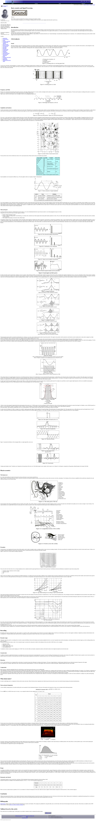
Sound (4, 40)
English (85, 4)
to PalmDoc (4, 6)
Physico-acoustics (6, 45)
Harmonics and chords (7, 57)
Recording (4, 48)
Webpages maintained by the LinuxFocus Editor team (24, 815)
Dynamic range (5, 49)
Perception (5, 47)
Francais (91, 4)
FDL (27, 816)
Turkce (94, 4)
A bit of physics (5, 39)
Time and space (5, 44)
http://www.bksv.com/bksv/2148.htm (16, 804)
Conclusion (5, 58)
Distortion (4, 51)
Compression (5, 52)
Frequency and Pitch (6, 41)
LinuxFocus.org (25, 817)
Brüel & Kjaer (2, 803)
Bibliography (5, 59)
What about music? (6, 53)
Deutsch (87, 4)
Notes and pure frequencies (5, 55)
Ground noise (5, 50)
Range (4, 56)
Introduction (5, 38)
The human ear (5, 46)
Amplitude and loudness (5, 43)
